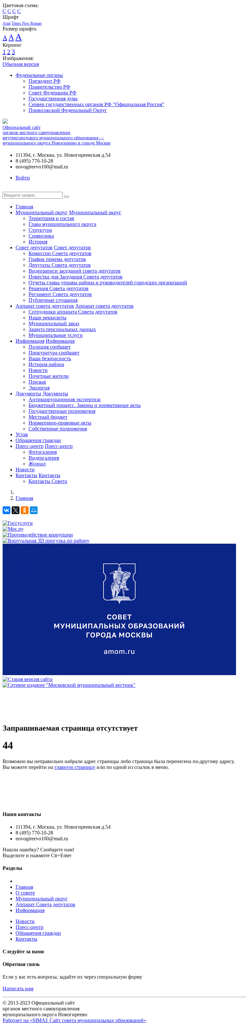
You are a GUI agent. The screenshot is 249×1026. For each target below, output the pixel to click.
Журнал (37, 463)
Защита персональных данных (62, 329)
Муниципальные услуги (56, 335)
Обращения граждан (38, 440)
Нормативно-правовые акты (60, 423)
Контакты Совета (48, 481)
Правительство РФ (49, 87)
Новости (38, 370)
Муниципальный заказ (54, 323)
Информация (30, 341)
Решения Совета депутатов (59, 288)
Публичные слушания (53, 300)
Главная (24, 206)
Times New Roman (27, 23)
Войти (23, 177)
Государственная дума (53, 98)
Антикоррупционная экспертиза (65, 399)
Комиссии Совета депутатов (60, 253)
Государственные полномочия (62, 411)
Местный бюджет (48, 417)
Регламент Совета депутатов (60, 294)
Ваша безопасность (50, 358)
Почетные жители (49, 376)
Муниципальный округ (42, 212)
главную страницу (74, 767)
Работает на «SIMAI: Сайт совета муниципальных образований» (74, 1020)
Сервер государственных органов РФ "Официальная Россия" (96, 104)
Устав (22, 434)
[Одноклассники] (25, 510)
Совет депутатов (34, 247)
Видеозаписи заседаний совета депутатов (75, 271)
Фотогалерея (43, 452)
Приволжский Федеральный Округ (68, 110)
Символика (41, 236)
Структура (40, 230)
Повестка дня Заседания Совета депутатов (76, 276)
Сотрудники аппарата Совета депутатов (73, 312)
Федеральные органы (39, 75)
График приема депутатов (57, 259)
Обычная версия (21, 64)
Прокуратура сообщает (54, 352)
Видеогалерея (44, 458)
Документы (28, 393)
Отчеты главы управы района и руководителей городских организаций (108, 282)
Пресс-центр (29, 446)
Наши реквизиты (47, 317)
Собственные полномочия (58, 428)
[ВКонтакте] (6, 510)
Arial (6, 23)
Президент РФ (45, 81)
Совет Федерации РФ (53, 92)
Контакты (26, 475)
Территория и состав (51, 218)
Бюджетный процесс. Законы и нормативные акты (85, 405)
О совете (25, 893)
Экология (39, 387)
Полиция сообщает (50, 347)
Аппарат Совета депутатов (45, 904)
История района (46, 364)
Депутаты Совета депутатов (60, 265)
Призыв (37, 382)
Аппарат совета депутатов (45, 306)
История (38, 241)
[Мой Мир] (34, 510)
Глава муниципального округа (62, 224)
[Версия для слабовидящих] (7, 189)
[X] (15, 510)
